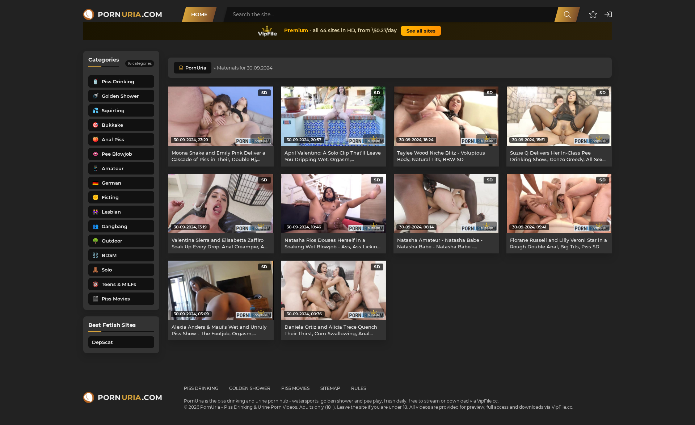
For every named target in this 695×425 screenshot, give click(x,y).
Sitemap (330, 388)
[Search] (567, 14)
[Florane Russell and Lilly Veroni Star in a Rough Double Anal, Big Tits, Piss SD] (559, 203)
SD (264, 92)
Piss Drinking (201, 388)
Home (199, 14)
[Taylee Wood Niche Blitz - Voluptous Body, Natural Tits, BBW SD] (446, 116)
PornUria (195, 68)
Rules (358, 388)
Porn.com (130, 14)
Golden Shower (249, 388)
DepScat (102, 342)
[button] (593, 14)
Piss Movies (295, 388)
